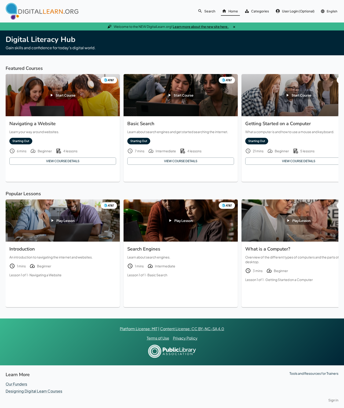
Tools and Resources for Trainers (313, 373)
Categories (260, 11)
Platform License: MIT (138, 328)
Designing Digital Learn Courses (34, 391)
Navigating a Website (45, 275)
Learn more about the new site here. (201, 26)
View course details (62, 161)
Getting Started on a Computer (289, 279)
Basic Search (157, 275)
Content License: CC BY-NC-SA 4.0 (192, 328)
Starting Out (20, 141)
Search (209, 11)
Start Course (66, 95)
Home (233, 11)
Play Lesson (65, 220)
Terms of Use (158, 338)
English (332, 11)
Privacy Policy (185, 338)
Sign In (333, 400)
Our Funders (16, 384)
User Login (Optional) (298, 11)
